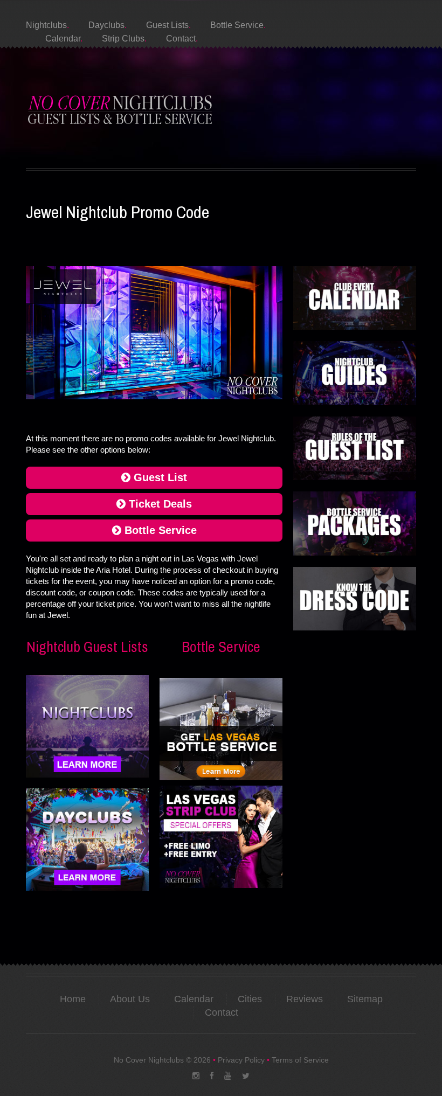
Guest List (158, 477)
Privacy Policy (241, 1060)
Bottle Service (237, 25)
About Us (130, 999)
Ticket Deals (159, 504)
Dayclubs (106, 25)
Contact (181, 38)
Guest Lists (167, 25)
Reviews (304, 999)
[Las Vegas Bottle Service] (221, 729)
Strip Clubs (123, 38)
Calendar (62, 38)
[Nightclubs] (87, 725)
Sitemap (365, 999)
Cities (250, 999)
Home (73, 999)
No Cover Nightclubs (149, 1060)
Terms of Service (300, 1060)
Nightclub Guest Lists (87, 646)
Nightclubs (46, 25)
